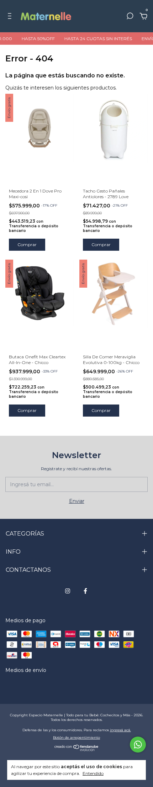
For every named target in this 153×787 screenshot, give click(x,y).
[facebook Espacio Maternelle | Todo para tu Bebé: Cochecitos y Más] (85, 591)
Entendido (93, 773)
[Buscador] (130, 17)
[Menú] (10, 17)
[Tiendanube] (76, 749)
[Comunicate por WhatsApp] (138, 745)
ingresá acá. (120, 730)
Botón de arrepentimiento (76, 737)
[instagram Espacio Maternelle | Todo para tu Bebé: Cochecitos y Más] (67, 591)
